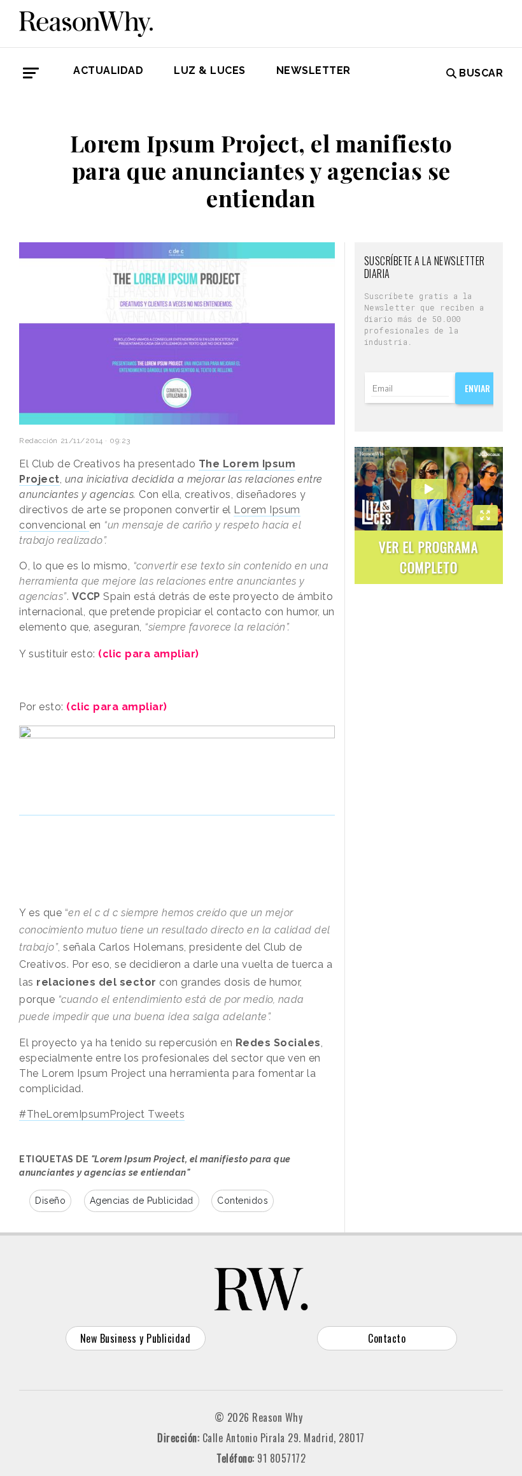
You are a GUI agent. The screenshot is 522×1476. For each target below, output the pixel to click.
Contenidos (242, 1200)
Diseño (50, 1200)
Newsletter (313, 70)
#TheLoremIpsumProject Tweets (102, 1114)
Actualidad (108, 70)
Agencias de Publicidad (142, 1200)
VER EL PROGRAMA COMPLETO (428, 557)
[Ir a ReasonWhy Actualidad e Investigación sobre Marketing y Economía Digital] (86, 21)
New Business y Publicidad (135, 1338)
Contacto (387, 1338)
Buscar (481, 73)
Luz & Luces (210, 70)
